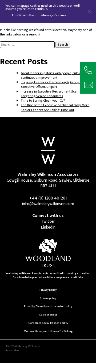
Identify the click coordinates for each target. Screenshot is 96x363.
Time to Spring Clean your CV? (43, 100)
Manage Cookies (53, 15)
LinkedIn (48, 227)
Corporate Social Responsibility (48, 322)
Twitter (48, 221)
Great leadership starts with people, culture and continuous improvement (55, 75)
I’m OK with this (23, 15)
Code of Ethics (48, 314)
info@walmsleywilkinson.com (48, 204)
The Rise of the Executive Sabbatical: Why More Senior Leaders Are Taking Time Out (55, 107)
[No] (89, 11)
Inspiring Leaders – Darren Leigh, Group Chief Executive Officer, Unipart (54, 84)
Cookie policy (48, 298)
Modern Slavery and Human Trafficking (48, 331)
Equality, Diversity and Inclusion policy (48, 306)
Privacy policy (48, 289)
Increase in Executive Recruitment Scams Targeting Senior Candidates (51, 94)
